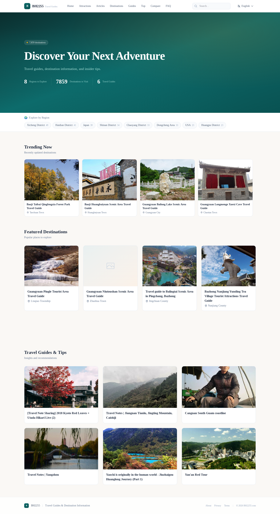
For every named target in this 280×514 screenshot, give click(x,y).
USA (189, 125)
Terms (227, 505)
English (246, 6)
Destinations (116, 6)
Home (70, 6)
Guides (132, 6)
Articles (100, 6)
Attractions (85, 6)
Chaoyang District (138, 125)
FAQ (168, 6)
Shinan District (109, 125)
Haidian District (65, 125)
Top (143, 6)
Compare (155, 6)
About (208, 505)
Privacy (217, 505)
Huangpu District (212, 125)
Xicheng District (37, 125)
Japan (88, 125)
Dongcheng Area (167, 125)
